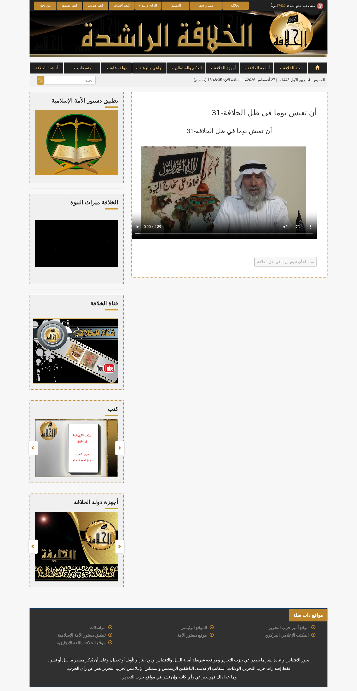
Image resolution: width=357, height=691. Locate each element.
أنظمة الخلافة (258, 68)
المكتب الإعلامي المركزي (287, 635)
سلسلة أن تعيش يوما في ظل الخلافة (285, 262)
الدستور (175, 5)
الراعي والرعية (151, 68)
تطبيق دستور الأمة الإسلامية (82, 635)
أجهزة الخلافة (224, 68)
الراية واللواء (148, 5)
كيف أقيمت (122, 5)
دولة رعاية (118, 68)
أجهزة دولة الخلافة (96, 502)
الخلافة (235, 5)
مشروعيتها (206, 5)
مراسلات (98, 627)
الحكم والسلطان (188, 68)
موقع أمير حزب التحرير (289, 627)
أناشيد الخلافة (46, 68)
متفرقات (83, 68)
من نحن (45, 5)
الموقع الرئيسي (194, 627)
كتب (113, 409)
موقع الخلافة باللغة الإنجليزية (81, 643)
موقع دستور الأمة (192, 635)
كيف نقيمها (69, 5)
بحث (40, 80)
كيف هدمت (95, 5)
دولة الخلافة (292, 68)
